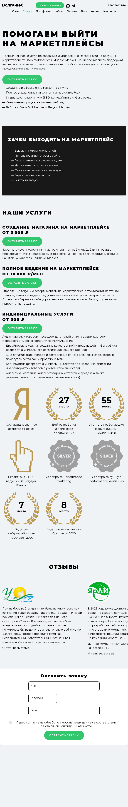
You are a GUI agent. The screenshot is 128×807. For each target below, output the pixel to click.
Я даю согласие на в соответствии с (66, 724)
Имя (33, 685)
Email (34, 710)
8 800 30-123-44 (117, 5)
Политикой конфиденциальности (67, 726)
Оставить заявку (50, 5)
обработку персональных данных (68, 722)
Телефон (36, 698)
